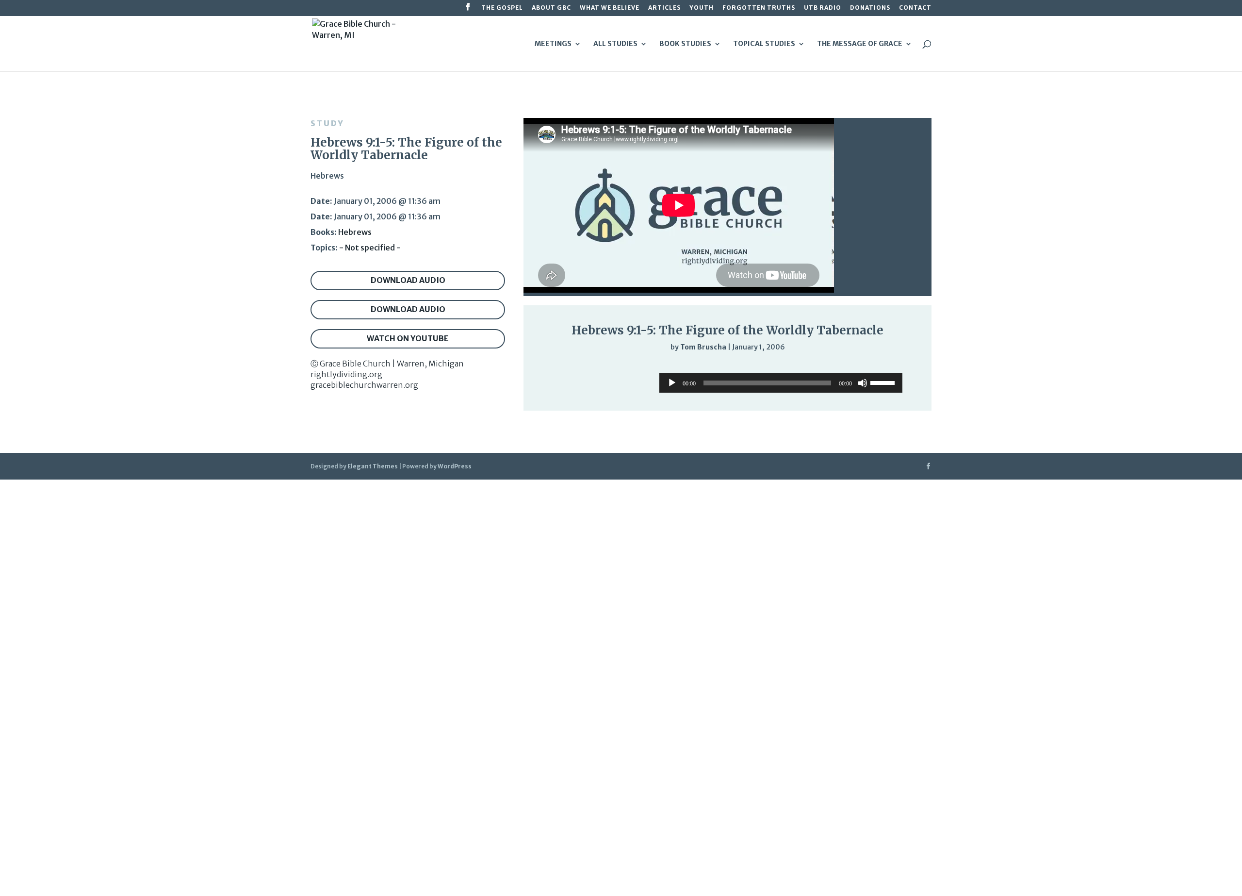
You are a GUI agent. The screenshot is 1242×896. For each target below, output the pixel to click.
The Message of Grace (859, 44)
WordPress (455, 466)
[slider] (898, 367)
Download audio (408, 280)
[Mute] (879, 367)
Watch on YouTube (408, 338)
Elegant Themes (372, 466)
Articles (664, 8)
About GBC (551, 8)
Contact (915, 8)
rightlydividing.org (346, 374)
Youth (701, 8)
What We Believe (609, 8)
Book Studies (685, 44)
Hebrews (355, 232)
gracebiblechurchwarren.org (364, 385)
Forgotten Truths (758, 8)
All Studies (615, 44)
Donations (870, 8)
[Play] (550, 366)
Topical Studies (764, 44)
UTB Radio (822, 8)
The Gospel (502, 8)
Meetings (553, 44)
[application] (727, 367)
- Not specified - (370, 247)
